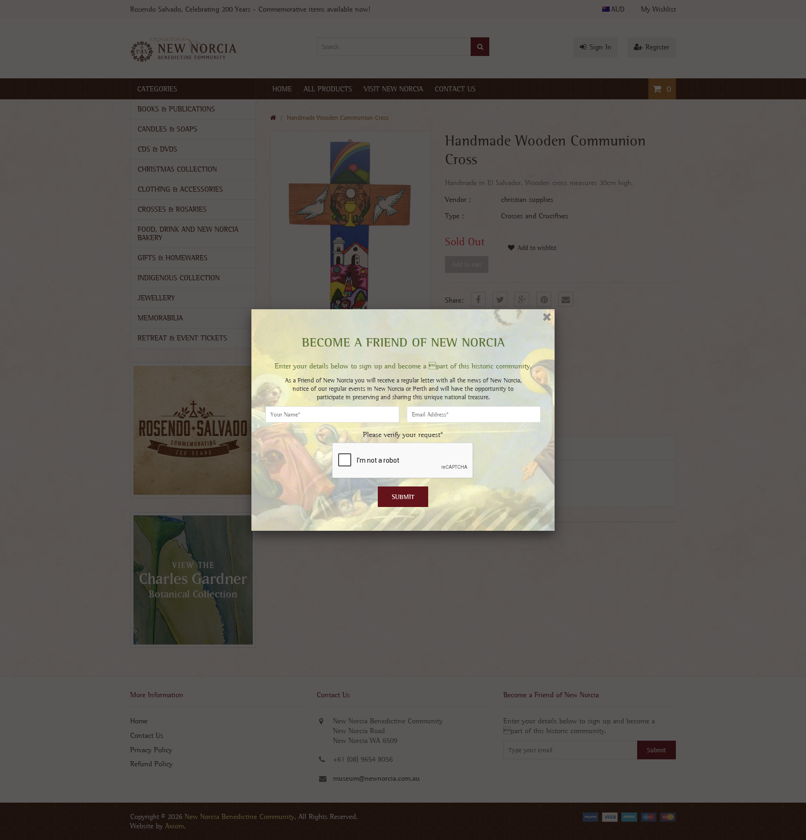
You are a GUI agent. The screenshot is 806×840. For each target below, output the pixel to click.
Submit (403, 497)
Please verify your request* (403, 434)
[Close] (547, 317)
